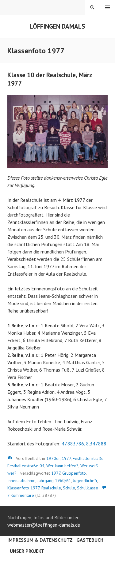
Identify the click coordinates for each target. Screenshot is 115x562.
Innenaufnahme (21, 480)
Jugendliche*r (85, 480)
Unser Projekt (27, 551)
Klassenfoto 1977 (23, 488)
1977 (66, 458)
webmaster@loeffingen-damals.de (43, 525)
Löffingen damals (57, 26)
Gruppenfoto (74, 473)
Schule (69, 488)
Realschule (51, 488)
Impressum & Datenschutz (40, 540)
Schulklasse (87, 488)
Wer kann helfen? (62, 465)
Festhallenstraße (88, 458)
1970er (53, 458)
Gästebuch (89, 540)
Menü (107, 7)
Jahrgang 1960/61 (54, 480)
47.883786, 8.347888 (84, 443)
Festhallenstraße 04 (25, 465)
